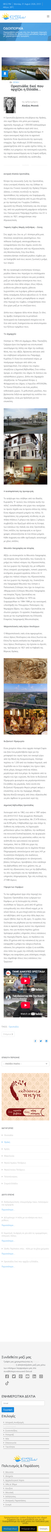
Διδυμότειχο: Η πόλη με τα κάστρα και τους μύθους (22, 1218)
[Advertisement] (25, 1302)
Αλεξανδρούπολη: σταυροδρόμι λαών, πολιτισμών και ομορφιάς (25, 1203)
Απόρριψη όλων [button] (28, 1528)
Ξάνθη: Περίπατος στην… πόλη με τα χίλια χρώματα (26, 1248)
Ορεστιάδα (13, 1026)
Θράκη (16, 82)
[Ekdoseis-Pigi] (25, 1096)
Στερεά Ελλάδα (11, 1183)
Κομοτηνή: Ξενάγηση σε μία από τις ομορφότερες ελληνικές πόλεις (24, 1234)
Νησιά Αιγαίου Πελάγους (15, 1162)
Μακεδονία (9, 1156)
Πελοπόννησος (10, 1176)
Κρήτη (6, 1149)
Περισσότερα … (8, 1209)
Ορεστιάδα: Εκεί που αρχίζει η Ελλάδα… (21, 1261)
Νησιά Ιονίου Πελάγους (14, 1169)
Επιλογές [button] (44, 1528)
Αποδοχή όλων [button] (10, 1528)
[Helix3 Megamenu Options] (48, 16)
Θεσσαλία (8, 1135)
